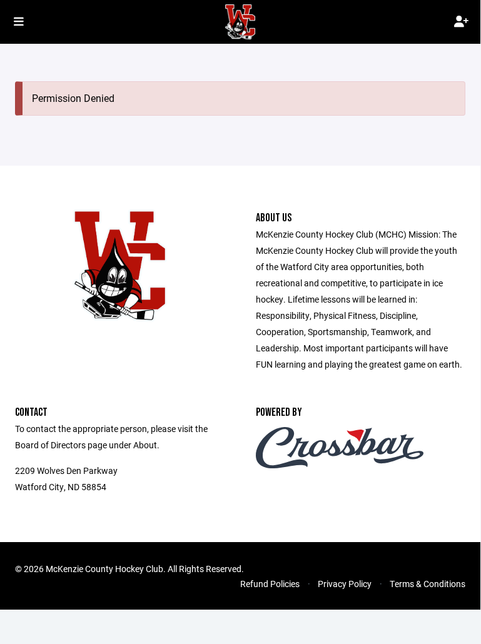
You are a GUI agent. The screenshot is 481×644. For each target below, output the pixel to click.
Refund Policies (270, 584)
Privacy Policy (345, 584)
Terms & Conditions (427, 584)
